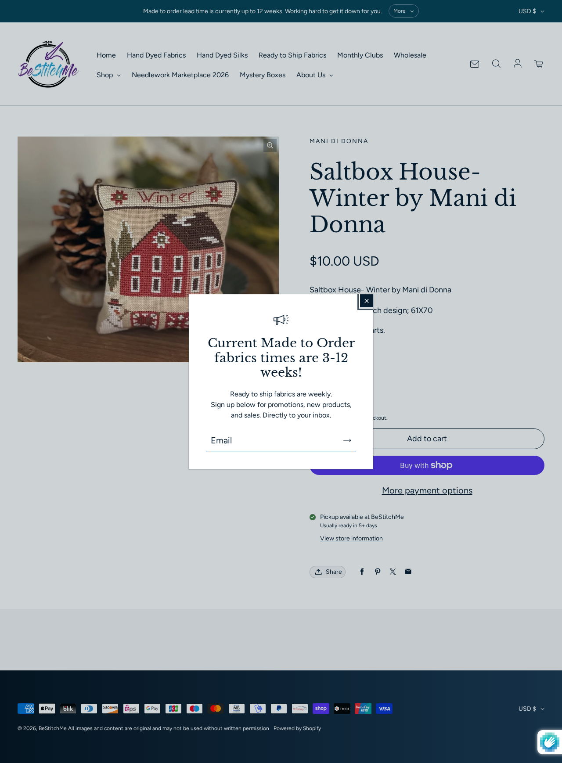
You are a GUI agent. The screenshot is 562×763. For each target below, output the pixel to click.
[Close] (366, 300)
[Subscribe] (347, 440)
